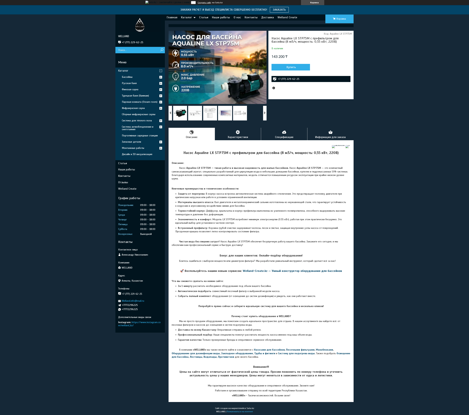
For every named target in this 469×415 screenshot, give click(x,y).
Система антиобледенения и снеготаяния (137, 128)
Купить (291, 67)
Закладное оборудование (237, 353)
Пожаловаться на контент (240, 411)
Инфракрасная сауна (133, 108)
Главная (172, 17)
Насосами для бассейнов (269, 349)
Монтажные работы (133, 148)
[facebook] (338, 145)
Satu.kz (250, 408)
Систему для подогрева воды (296, 353)
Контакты (251, 17)
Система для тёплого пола (137, 120)
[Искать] (161, 50)
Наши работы (221, 17)
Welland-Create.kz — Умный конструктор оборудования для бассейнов (292, 271)
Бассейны (127, 77)
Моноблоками (324, 349)
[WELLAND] (140, 24)
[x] (348, 145)
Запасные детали (131, 141)
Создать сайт (204, 2)
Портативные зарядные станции (140, 135)
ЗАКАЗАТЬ (279, 10)
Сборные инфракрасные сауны (138, 114)
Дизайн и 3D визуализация (137, 154)
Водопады (210, 356)
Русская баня (129, 83)
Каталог (186, 17)
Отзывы (123, 182)
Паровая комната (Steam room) (139, 101)
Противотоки (226, 356)
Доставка (267, 17)
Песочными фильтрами (300, 349)
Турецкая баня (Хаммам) (135, 95)
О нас (237, 17)
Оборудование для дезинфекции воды (196, 353)
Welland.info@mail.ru (133, 300)
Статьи (203, 17)
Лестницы (196, 356)
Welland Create (287, 17)
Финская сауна (130, 89)
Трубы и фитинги (264, 353)
